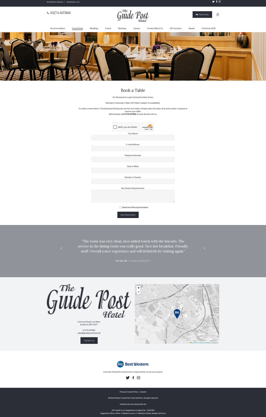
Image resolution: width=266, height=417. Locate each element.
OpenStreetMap (204, 342)
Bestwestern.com (73, 2)
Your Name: (133, 133)
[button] (61, 248)
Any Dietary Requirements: (133, 188)
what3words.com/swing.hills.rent (133, 404)
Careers (143, 392)
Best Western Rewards (55, 2)
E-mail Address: (133, 144)
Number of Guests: (133, 177)
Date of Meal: (133, 166)
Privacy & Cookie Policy (129, 392)
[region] (133, 254)
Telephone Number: (133, 155)
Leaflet (194, 342)
